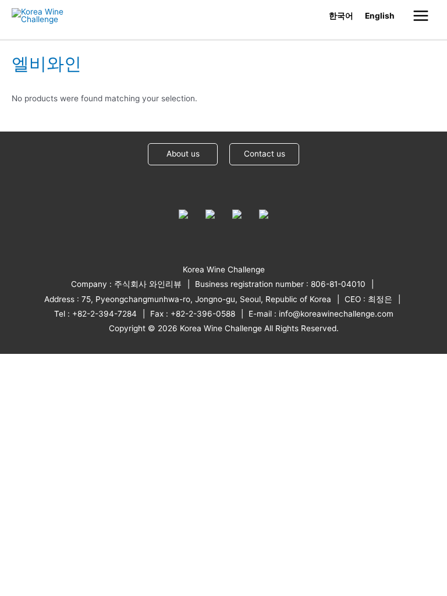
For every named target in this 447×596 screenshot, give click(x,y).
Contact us (264, 153)
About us (183, 153)
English (380, 15)
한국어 (341, 15)
